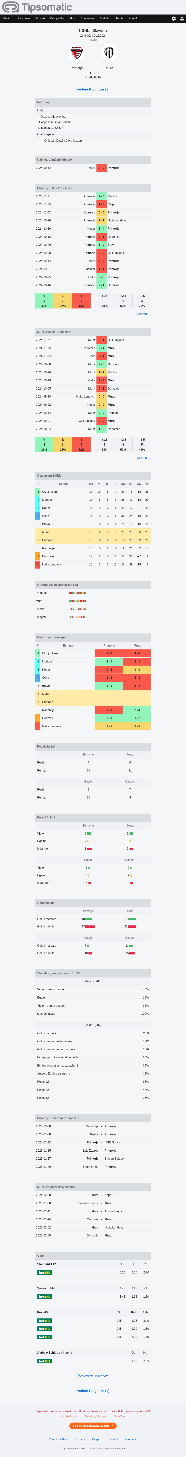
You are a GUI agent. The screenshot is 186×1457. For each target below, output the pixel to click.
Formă (133, 18)
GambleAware (68, 1416)
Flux (72, 18)
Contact (113, 1439)
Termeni (80, 1439)
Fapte (120, 18)
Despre (96, 1439)
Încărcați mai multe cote (93, 1376)
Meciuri (7, 18)
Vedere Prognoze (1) (93, 89)
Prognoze (23, 18)
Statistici (105, 18)
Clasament (87, 18)
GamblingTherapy (95, 1416)
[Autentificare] (182, 19)
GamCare (120, 1416)
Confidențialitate (58, 1439)
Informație (131, 1439)
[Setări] (174, 19)
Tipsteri (40, 18)
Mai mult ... (144, 314)
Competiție (57, 18)
